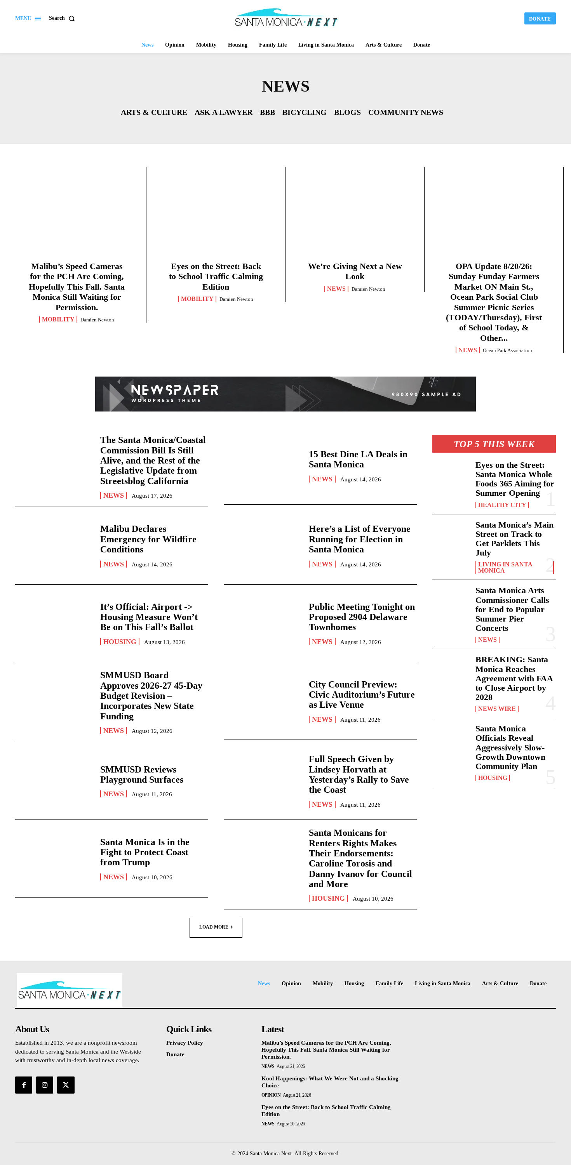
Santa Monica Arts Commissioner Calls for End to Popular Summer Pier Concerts (512, 609)
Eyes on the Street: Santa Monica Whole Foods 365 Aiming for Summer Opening (514, 479)
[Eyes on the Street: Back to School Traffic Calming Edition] (215, 216)
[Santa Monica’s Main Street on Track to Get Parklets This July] (450, 537)
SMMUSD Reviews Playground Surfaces (141, 774)
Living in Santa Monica (505, 567)
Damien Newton (97, 320)
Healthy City (502, 505)
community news (405, 112)
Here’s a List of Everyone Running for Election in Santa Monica (360, 539)
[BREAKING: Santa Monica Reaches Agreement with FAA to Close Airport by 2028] (450, 671)
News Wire (497, 709)
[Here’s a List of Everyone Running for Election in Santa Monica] (262, 545)
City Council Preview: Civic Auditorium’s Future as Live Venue (362, 694)
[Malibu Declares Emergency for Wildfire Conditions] (53, 545)
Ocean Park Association (507, 350)
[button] (63, 18)
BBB (267, 112)
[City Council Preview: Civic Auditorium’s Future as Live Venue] (262, 701)
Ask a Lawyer (223, 112)
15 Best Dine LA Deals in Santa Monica (358, 459)
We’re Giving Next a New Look (355, 271)
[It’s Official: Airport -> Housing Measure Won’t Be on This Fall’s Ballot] (53, 623)
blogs (347, 112)
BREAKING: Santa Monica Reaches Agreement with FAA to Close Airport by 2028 (514, 678)
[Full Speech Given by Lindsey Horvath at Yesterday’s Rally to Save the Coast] (262, 781)
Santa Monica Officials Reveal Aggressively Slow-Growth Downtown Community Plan (510, 747)
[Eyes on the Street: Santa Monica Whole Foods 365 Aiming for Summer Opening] (450, 477)
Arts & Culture (154, 112)
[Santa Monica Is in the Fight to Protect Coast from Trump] (53, 858)
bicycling (304, 112)
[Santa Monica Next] (287, 17)
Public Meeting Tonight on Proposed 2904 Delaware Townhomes (362, 617)
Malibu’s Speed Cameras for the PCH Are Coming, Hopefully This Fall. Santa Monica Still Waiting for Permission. (77, 286)
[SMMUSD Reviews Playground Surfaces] (53, 781)
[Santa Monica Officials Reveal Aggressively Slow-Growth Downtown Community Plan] (450, 740)
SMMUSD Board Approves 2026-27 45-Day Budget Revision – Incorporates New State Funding (151, 695)
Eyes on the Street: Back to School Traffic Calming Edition (216, 276)
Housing (119, 641)
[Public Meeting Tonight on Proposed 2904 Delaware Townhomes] (262, 623)
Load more (213, 927)
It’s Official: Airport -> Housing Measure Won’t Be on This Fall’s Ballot (149, 617)
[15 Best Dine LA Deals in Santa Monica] (262, 466)
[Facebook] (23, 1085)
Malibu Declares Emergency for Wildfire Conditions (148, 539)
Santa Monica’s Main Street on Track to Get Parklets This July (514, 539)
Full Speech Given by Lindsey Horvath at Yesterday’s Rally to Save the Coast (359, 774)
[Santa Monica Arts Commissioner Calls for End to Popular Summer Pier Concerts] (450, 602)
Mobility (58, 319)
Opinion (271, 1095)
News (336, 289)
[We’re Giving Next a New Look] (354, 216)
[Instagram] (44, 1085)
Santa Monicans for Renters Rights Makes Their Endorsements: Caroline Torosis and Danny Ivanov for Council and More (360, 858)
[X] (65, 1085)
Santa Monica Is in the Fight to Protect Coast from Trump (145, 852)
